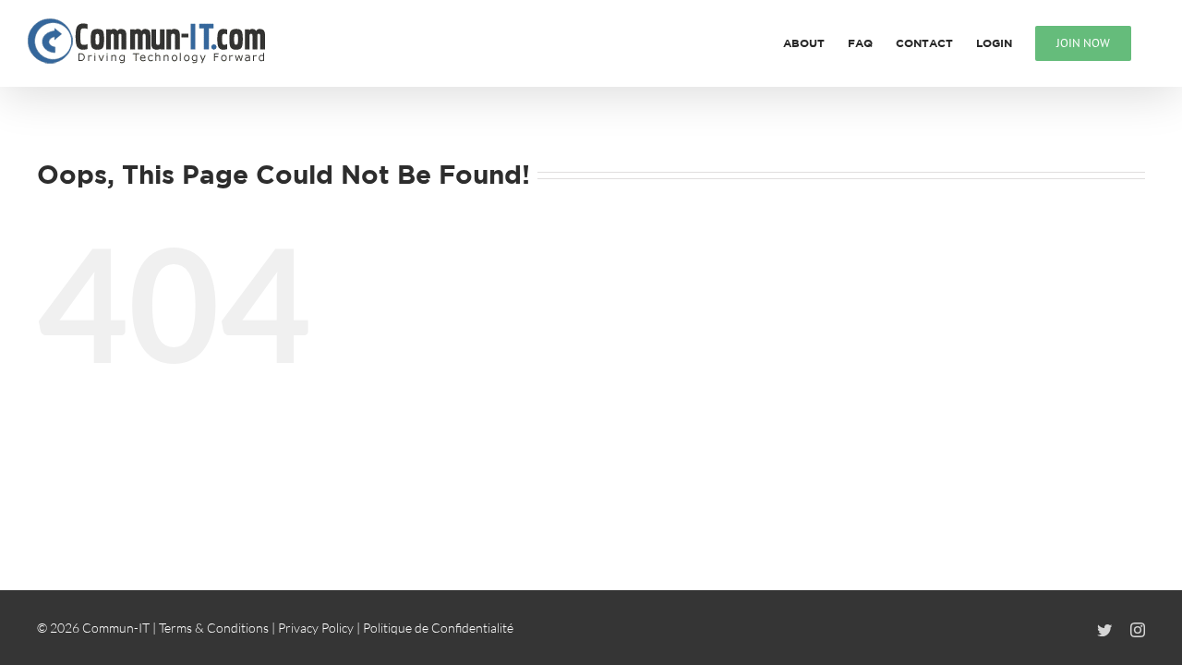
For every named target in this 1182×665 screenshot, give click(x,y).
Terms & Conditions (214, 627)
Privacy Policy (316, 627)
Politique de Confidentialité (438, 627)
